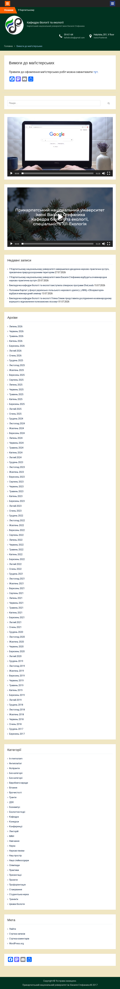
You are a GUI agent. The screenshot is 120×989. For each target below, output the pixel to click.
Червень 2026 (16, 331)
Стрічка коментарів (19, 938)
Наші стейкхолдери (19, 860)
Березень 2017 (17, 734)
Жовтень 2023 (16, 472)
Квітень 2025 (15, 399)
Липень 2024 (15, 438)
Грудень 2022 (16, 515)
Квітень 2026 (15, 341)
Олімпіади (14, 865)
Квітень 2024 (15, 452)
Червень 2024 (16, 443)
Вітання (13, 787)
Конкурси (14, 821)
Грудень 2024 (16, 418)
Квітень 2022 (15, 554)
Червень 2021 (16, 603)
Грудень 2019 (16, 661)
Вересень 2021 (17, 588)
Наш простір (15, 855)
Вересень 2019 (17, 675)
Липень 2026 (15, 326)
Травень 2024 (16, 447)
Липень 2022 (15, 540)
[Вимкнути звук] (103, 173)
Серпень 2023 (16, 481)
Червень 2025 (16, 389)
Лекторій (13, 831)
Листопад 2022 (17, 520)
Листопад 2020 (17, 637)
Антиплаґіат (15, 763)
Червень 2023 (16, 486)
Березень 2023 (17, 501)
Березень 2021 (17, 617)
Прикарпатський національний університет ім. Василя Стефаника (56, 985)
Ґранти (12, 797)
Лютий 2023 (15, 506)
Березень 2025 (17, 404)
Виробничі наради (18, 783)
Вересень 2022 (17, 530)
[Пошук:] (54, 103)
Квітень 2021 (15, 612)
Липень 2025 (15, 384)
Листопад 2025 (17, 365)
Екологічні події (17, 812)
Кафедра (14, 817)
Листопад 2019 (17, 666)
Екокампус (14, 807)
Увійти (12, 929)
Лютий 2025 (15, 409)
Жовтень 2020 (16, 641)
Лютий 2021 (15, 622)
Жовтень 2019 (16, 671)
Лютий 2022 (15, 564)
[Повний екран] (108, 173)
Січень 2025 (15, 414)
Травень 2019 (16, 685)
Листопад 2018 (17, 709)
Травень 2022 (16, 549)
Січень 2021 (15, 627)
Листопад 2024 (17, 423)
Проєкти (13, 880)
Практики (14, 870)
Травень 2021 (16, 608)
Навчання (14, 841)
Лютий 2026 (15, 350)
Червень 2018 (16, 719)
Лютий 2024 (15, 457)
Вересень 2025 (17, 375)
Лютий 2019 (15, 700)
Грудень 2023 (16, 462)
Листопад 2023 (17, 467)
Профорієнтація (17, 884)
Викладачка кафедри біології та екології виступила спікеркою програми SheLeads (51, 285)
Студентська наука (19, 894)
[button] (60, 146)
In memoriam (15, 758)
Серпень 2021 (16, 593)
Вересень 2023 (17, 477)
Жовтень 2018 (16, 714)
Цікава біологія (17, 904)
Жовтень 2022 (16, 525)
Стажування (15, 889)
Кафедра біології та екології (45, 22)
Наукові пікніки (16, 850)
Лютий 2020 (15, 656)
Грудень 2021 (16, 574)
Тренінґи (13, 899)
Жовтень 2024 (16, 428)
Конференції (15, 826)
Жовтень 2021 (16, 583)
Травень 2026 (16, 336)
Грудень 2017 (16, 729)
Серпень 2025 (16, 380)
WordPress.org (16, 943)
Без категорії (15, 773)
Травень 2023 (16, 491)
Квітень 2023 (15, 496)
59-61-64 (68, 34)
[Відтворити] (11, 173)
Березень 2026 (17, 346)
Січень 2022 (15, 569)
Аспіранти (14, 768)
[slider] (58, 173)
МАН (11, 836)
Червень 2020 (16, 646)
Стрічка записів (17, 934)
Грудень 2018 (16, 705)
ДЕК (11, 802)
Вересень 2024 (17, 433)
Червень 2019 (16, 680)
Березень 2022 (17, 559)
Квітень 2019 (15, 690)
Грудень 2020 (16, 632)
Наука (12, 846)
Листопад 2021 (17, 578)
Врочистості (15, 792)
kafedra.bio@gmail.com (74, 38)
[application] (60, 146)
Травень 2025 (16, 394)
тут (95, 72)
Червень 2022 (16, 544)
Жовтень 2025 (16, 370)
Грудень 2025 (16, 360)
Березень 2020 (17, 651)
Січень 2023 (15, 511)
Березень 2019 (17, 695)
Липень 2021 (15, 598)
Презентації (15, 875)
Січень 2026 (15, 355)
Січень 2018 (15, 724)
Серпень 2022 (16, 535)
